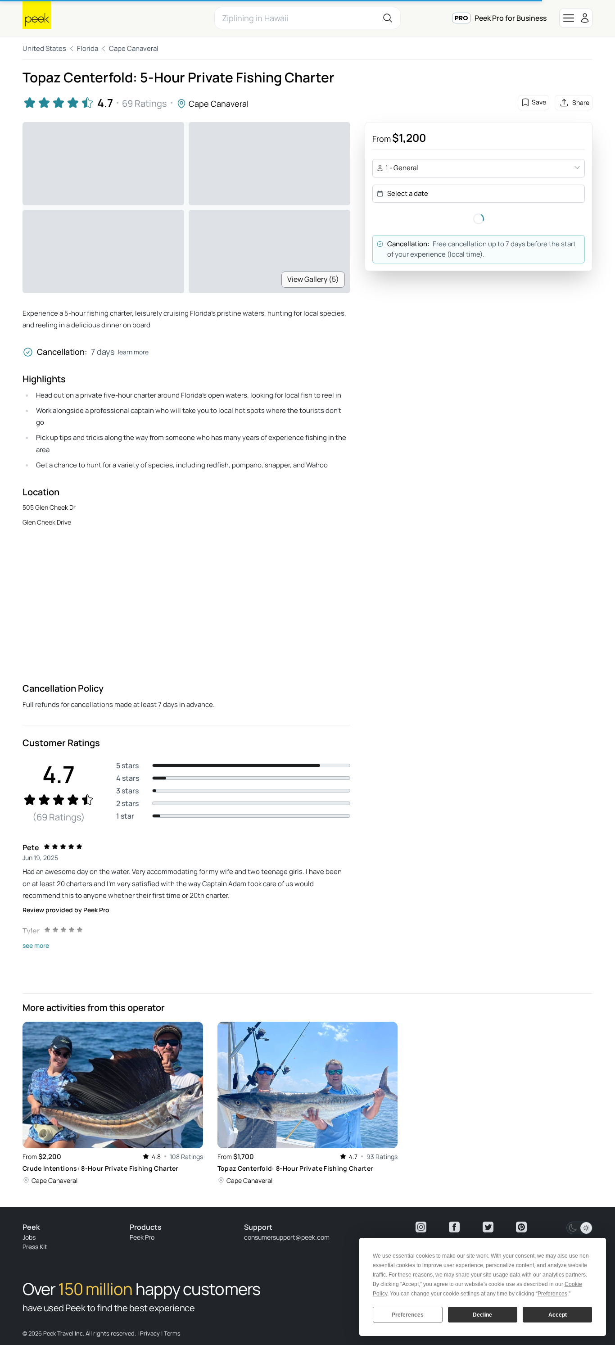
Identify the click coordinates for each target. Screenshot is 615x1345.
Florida (87, 48)
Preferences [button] (552, 1294)
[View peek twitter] (488, 1227)
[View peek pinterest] (521, 1227)
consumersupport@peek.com (287, 1237)
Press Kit (35, 1246)
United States (44, 48)
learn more (133, 352)
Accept (557, 1315)
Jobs (29, 1237)
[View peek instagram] (421, 1227)
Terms (172, 1333)
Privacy (150, 1333)
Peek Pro (142, 1237)
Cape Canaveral (133, 48)
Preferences (408, 1315)
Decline (482, 1315)
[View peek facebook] (454, 1227)
